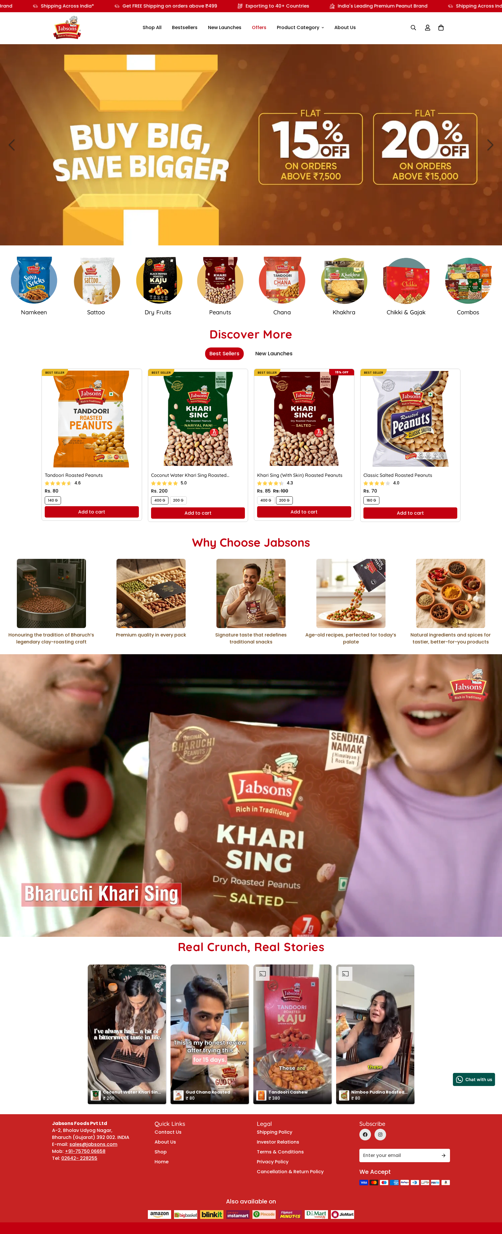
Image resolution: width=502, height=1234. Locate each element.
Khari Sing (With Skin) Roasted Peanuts (300, 475)
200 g (178, 500)
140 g (53, 500)
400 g (159, 500)
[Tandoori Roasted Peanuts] (92, 419)
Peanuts (96, 312)
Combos (344, 312)
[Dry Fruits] (34, 280)
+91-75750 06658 (85, 1151)
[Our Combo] (344, 280)
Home (161, 1161)
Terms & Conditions (280, 1152)
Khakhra (220, 312)
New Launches (224, 27)
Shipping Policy (274, 1132)
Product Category (298, 27)
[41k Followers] (365, 1134)
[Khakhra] (220, 280)
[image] (251, 144)
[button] (441, 27)
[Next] (490, 144)
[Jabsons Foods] (67, 28)
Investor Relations (278, 1142)
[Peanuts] (96, 280)
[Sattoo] (468, 280)
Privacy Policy (272, 1161)
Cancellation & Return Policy (290, 1171)
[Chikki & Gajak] (282, 280)
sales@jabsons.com (93, 1144)
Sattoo (468, 312)
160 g (371, 500)
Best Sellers (224, 353)
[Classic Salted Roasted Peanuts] (410, 419)
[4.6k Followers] (380, 1134)
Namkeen (406, 312)
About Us (345, 27)
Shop (161, 1152)
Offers (259, 27)
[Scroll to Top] (490, 1185)
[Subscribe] (443, 1155)
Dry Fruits (34, 312)
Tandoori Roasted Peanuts (74, 475)
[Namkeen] (406, 280)
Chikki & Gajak (282, 312)
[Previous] (11, 144)
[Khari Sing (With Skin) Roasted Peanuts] (304, 419)
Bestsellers (185, 27)
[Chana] (158, 280)
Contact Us (168, 1132)
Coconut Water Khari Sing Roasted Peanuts (189, 475)
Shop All (152, 27)
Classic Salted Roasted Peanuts (397, 475)
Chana (158, 312)
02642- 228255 (79, 1158)
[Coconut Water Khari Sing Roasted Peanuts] (198, 419)
